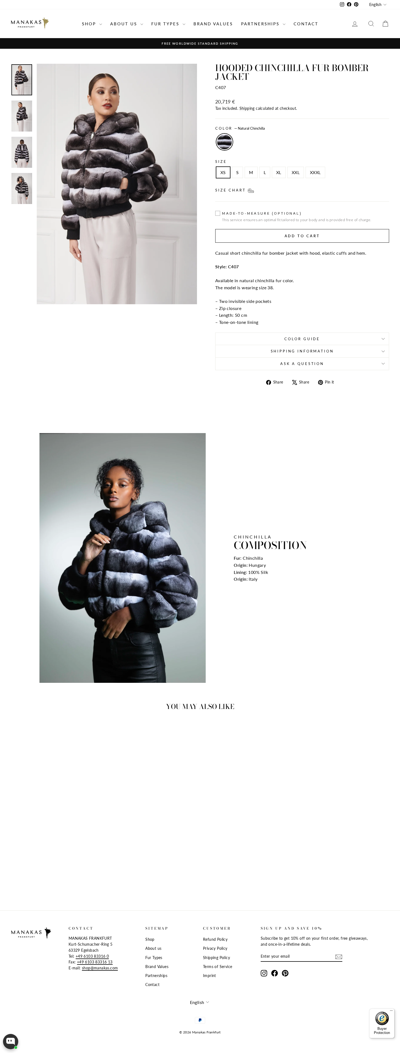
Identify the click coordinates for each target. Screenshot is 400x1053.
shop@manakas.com (100, 968)
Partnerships (261, 23)
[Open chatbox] (10, 1041)
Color (240, 128)
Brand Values (213, 23)
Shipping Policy (216, 957)
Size (221, 161)
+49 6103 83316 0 (92, 956)
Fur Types (166, 23)
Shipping (247, 108)
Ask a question (302, 363)
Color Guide (302, 339)
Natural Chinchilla (224, 142)
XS (223, 172)
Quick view (56, 853)
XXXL (315, 172)
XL (278, 172)
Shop (90, 23)
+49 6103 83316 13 (95, 962)
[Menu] (391, 1012)
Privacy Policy (215, 948)
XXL (296, 172)
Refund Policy (215, 939)
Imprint (209, 975)
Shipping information (302, 351)
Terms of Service (217, 966)
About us (124, 23)
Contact (306, 23)
